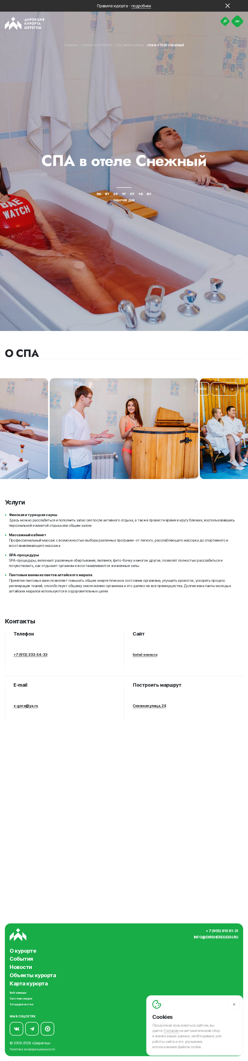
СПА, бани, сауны (129, 45)
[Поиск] (225, 21)
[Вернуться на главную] (24, 23)
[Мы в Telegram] (32, 1029)
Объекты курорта (97, 45)
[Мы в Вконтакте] (16, 1029)
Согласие (170, 1031)
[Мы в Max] (47, 1029)
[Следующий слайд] (231, 389)
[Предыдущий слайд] (217, 389)
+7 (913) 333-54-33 (30, 654)
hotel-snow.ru (145, 654)
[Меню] (237, 21)
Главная (71, 45)
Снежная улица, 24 (149, 706)
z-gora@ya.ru (26, 706)
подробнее (141, 5)
